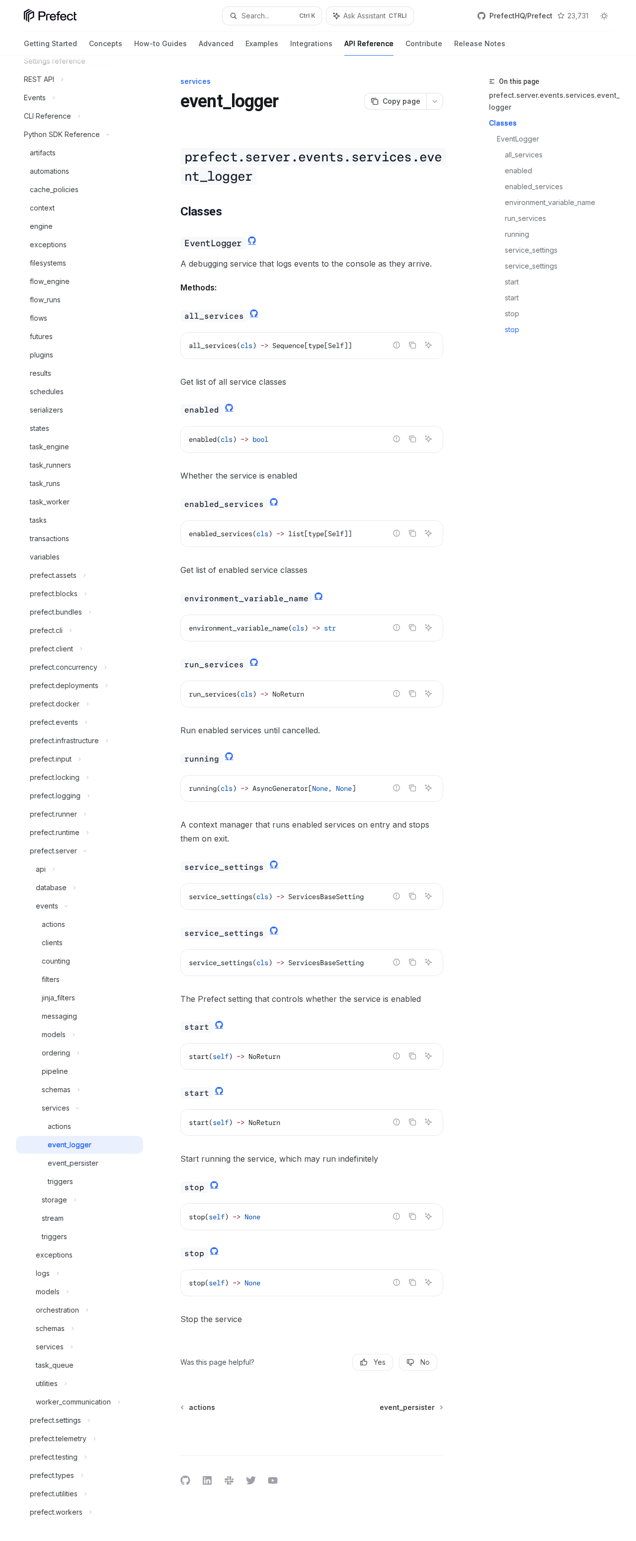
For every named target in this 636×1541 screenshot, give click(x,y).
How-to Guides (160, 43)
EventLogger (519, 139)
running (518, 234)
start (513, 282)
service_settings (532, 250)
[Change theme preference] (604, 16)
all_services (525, 154)
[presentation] (87, 798)
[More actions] (434, 101)
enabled (519, 170)
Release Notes (479, 43)
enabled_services (535, 186)
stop (513, 313)
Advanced (216, 43)
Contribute (423, 43)
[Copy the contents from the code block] (412, 345)
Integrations (311, 43)
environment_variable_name (551, 202)
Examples (261, 43)
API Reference (369, 43)
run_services (526, 218)
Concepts (105, 43)
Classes (503, 123)
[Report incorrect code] (396, 345)
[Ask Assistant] (428, 345)
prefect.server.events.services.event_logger (554, 101)
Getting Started (50, 43)
